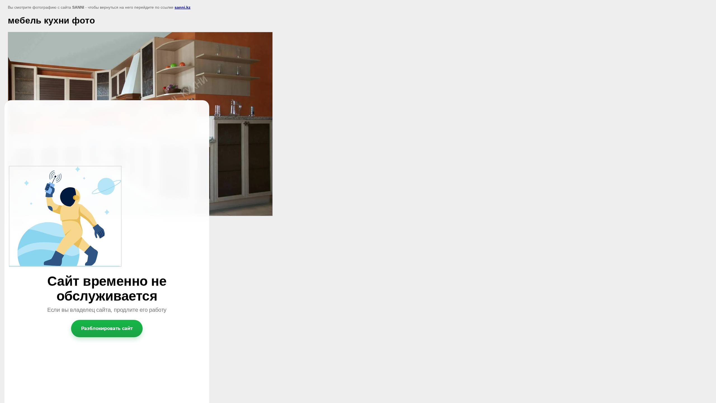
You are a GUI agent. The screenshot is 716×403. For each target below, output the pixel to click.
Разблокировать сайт (107, 328)
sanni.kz (182, 7)
